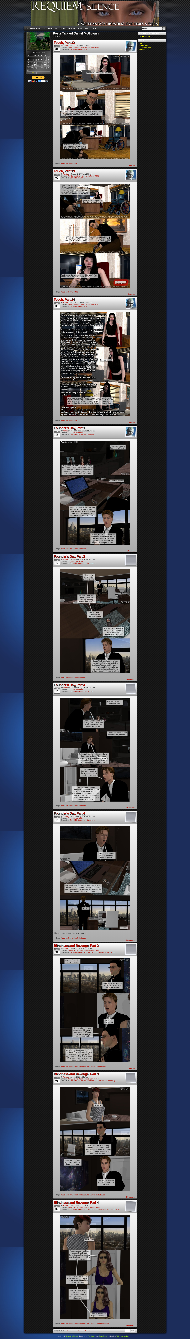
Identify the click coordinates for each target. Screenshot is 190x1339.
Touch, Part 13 (64, 171)
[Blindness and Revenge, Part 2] (95, 1062)
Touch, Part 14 (64, 299)
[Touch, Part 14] (95, 416)
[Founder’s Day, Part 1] (95, 544)
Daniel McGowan (76, 49)
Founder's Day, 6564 (75, 433)
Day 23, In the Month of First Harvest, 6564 (84, 950)
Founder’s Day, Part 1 (69, 428)
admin (65, 46)
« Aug (31, 73)
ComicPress (103, 1336)
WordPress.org (144, 49)
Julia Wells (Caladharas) (105, 952)
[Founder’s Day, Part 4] (95, 929)
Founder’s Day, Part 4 (69, 813)
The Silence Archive (65, 28)
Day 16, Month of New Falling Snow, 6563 (83, 47)
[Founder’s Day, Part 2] (95, 672)
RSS (117, 1336)
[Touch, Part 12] (95, 159)
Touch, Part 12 (64, 42)
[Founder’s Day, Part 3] (95, 801)
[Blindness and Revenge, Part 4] (95, 1319)
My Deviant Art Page (146, 37)
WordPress (91, 1336)
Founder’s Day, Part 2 (69, 556)
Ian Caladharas (89, 435)
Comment (131, 165)
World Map (83, 28)
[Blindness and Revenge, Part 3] (95, 1190)
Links (93, 28)
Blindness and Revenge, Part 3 (76, 1074)
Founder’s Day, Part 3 (69, 685)
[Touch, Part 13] (95, 287)
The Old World (33, 28)
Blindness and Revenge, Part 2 (76, 945)
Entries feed (143, 45)
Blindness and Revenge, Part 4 (76, 1202)
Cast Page (48, 28)
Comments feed (145, 47)
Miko (85, 49)
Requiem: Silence (99, 14)
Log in (141, 43)
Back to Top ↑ (125, 1336)
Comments (130, 679)
